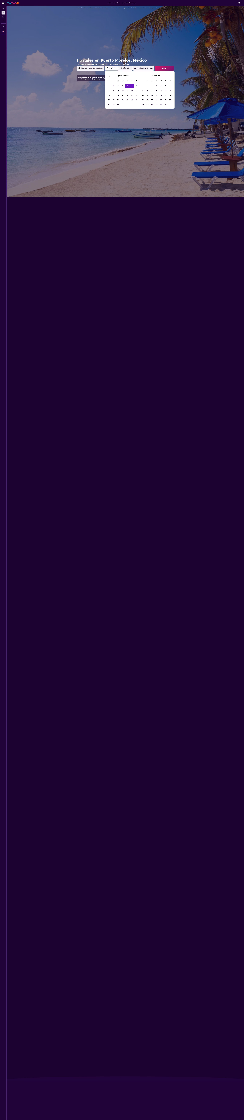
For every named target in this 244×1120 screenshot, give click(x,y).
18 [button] (127, 95)
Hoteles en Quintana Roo (123, 7)
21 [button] (109, 99)
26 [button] (132, 99)
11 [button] (127, 90)
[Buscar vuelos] (3, 9)
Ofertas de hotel (81, 7)
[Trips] (3, 26)
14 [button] (109, 95)
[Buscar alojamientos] (3, 13)
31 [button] (165, 104)
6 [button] (136, 86)
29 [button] (113, 104)
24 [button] (123, 99)
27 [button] (136, 99)
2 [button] (118, 86)
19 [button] (132, 95)
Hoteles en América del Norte (95, 7)
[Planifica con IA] (3, 21)
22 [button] (113, 99)
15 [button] (113, 95)
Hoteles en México (110, 7)
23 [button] (118, 99)
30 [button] (118, 104)
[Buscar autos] (3, 17)
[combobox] (92, 68)
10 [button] (123, 90)
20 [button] (136, 95)
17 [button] (122, 95)
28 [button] (109, 104)
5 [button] (142, 90)
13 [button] (136, 90)
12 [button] (132, 90)
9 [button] (118, 90)
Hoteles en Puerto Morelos (140, 7)
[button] (3, 3)
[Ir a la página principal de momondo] (13, 3)
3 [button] (122, 86)
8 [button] (113, 90)
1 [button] (113, 86)
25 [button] (127, 99)
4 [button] (127, 86)
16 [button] (118, 95)
